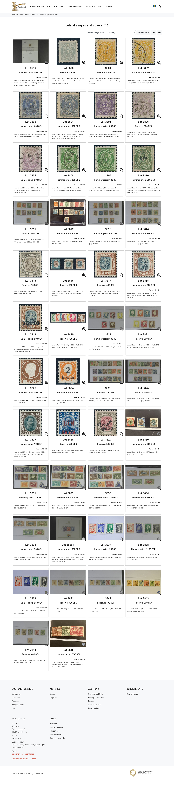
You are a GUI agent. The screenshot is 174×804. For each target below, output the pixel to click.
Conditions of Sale (95, 694)
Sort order (143, 32)
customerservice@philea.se (23, 754)
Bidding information (96, 698)
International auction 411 (29, 15)
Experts (91, 701)
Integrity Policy (18, 705)
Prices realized (94, 708)
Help (13, 708)
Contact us (16, 694)
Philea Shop (55, 731)
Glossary (15, 701)
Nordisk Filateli (56, 734)
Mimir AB (53, 724)
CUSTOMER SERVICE (39, 6)
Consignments (132, 694)
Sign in (52, 694)
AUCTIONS (58, 6)
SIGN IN (109, 6)
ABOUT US (90, 6)
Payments (16, 698)
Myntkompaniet (56, 727)
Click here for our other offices (24, 759)
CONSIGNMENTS (75, 6)
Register (53, 698)
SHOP (100, 6)
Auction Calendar (95, 705)
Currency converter (57, 738)
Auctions (15, 15)
